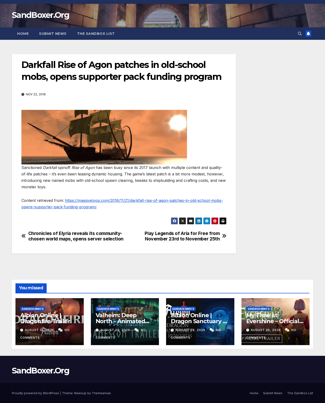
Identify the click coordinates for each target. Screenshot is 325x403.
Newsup (80, 393)
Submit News (53, 33)
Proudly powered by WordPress (36, 393)
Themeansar (101, 393)
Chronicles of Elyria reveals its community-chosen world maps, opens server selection (75, 236)
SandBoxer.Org (40, 15)
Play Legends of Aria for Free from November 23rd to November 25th (182, 236)
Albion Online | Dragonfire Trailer (45, 318)
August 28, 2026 (190, 330)
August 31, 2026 (40, 330)
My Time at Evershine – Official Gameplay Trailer (272, 321)
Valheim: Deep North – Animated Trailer (120, 321)
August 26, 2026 (266, 330)
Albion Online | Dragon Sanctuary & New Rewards (199, 321)
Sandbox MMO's (33, 308)
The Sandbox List (96, 33)
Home (23, 33)
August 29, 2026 (115, 330)
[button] (300, 33)
